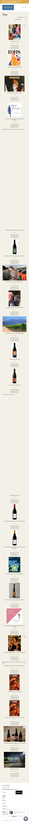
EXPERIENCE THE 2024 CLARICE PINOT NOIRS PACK (14, 665)
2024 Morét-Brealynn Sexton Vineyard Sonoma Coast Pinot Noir (14, 547)
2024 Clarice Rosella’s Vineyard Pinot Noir (14, 307)
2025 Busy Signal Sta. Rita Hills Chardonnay (14, 573)
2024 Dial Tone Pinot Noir (14, 359)
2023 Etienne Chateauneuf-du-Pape (14, 92)
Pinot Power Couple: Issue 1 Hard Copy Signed (14, 717)
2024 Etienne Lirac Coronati (14, 385)
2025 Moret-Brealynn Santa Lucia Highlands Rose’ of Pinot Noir (14, 626)
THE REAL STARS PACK (14, 769)
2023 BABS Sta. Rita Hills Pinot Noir (14, 67)
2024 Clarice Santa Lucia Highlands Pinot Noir (14, 333)
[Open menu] (23, 7)
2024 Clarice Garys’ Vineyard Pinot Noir (14, 281)
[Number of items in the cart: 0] (25, 7)
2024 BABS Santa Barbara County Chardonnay (14, 230)
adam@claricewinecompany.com (9, 789)
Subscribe (19, 792)
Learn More (13, 2)
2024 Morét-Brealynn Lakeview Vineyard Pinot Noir (14, 521)
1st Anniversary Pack (14, 41)
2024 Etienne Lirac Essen (14, 495)
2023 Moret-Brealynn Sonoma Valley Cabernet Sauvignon (14, 119)
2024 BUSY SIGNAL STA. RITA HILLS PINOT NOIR (14, 255)
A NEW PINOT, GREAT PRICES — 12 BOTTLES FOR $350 (14, 652)
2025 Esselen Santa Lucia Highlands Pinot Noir (14, 599)
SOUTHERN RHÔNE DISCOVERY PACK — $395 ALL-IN (14, 743)
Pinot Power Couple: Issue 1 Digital (14, 691)
